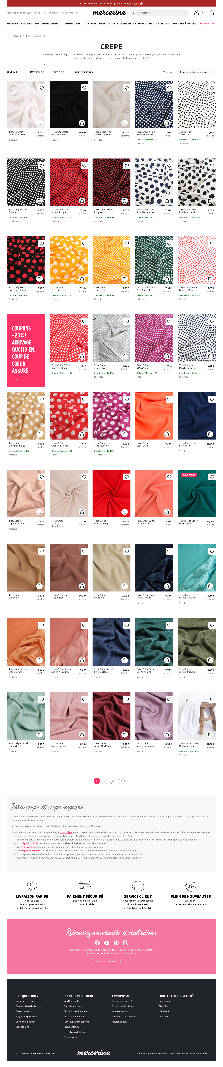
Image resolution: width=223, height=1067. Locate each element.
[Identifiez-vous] (196, 12)
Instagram (165, 1000)
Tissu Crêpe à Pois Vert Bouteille (146, 288)
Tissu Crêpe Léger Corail (143, 444)
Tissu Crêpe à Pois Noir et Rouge (60, 211)
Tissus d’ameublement (75, 1011)
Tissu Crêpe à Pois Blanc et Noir (18, 211)
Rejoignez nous (119, 1021)
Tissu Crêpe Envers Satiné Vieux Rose (61, 670)
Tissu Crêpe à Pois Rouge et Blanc (60, 366)
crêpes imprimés (29, 843)
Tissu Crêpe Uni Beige (15, 596)
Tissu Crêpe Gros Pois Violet (102, 444)
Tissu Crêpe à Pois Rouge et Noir (103, 211)
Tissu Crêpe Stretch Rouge (101, 522)
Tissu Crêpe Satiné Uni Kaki (187, 670)
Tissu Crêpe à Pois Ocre (100, 288)
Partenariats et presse (123, 1016)
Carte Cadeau (51, 12)
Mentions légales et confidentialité (188, 1053)
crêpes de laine (28, 846)
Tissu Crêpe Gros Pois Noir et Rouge (18, 288)
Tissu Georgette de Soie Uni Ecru (102, 133)
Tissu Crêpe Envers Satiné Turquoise (189, 596)
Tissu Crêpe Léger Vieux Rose (17, 522)
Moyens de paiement (26, 1016)
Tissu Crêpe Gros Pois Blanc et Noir (188, 211)
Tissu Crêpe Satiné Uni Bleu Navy (103, 670)
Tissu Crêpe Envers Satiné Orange (18, 670)
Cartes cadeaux (23, 1011)
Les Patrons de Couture (76, 1031)
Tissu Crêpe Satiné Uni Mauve (145, 744)
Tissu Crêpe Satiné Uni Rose (59, 744)
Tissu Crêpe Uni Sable (100, 596)
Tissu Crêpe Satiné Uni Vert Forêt (146, 670)
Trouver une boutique (123, 1006)
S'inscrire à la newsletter (109, 961)
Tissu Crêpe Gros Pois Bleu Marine (145, 211)
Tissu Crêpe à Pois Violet (143, 366)
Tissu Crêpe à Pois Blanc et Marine (146, 133)
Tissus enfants (71, 1026)
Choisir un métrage (25, 1021)
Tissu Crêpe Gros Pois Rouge (59, 444)
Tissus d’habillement (75, 1016)
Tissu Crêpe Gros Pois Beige (17, 444)
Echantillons (22, 1026)
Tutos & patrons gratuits (76, 1021)
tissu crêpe (66, 832)
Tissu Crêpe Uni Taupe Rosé (59, 596)
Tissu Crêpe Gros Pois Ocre (59, 288)
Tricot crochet (71, 1037)
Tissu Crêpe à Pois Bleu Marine (188, 366)
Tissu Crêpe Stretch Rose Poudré (58, 524)
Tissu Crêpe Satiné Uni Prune (102, 744)
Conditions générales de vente (151, 1053)
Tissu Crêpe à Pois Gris (100, 366)
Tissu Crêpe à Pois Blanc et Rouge (188, 288)
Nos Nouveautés (72, 1000)
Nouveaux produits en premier (194, 72)
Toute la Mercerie (73, 1006)
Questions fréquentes (27, 1000)
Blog (37, 12)
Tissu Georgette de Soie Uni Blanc (18, 133)
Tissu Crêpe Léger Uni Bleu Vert (188, 522)
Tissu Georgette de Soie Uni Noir (59, 133)
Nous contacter (70, 12)
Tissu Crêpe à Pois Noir (185, 133)
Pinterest (164, 1016)
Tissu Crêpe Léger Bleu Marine (188, 444)
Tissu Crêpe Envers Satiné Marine (146, 596)
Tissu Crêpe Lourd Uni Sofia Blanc (188, 744)
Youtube (163, 1006)
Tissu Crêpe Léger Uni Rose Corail (146, 522)
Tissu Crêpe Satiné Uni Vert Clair (18, 744)
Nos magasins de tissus (19, 12)
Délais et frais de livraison (29, 1006)
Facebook (164, 1011)
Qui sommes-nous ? (122, 1000)
